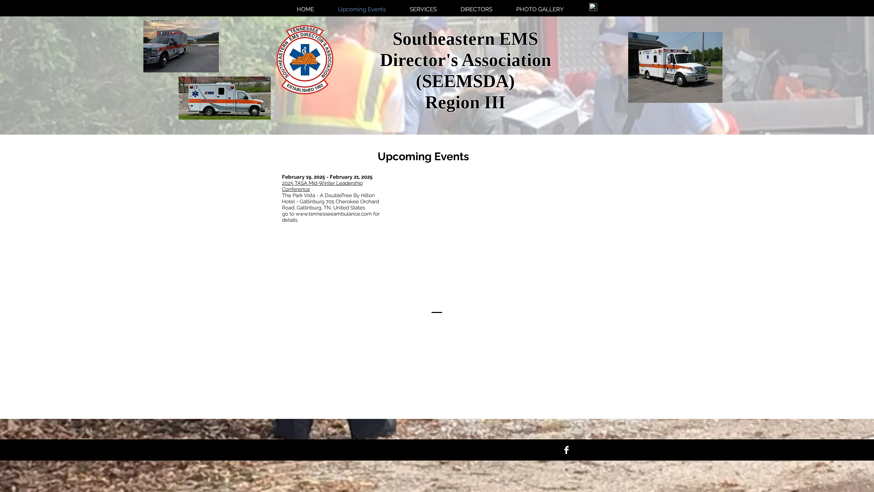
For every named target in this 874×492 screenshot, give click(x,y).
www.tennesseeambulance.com (334, 214)
